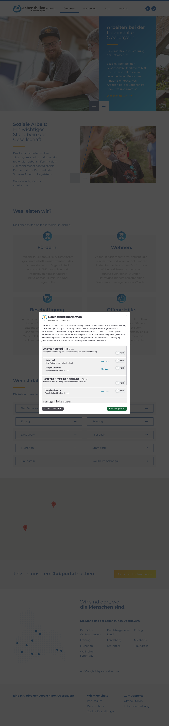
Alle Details (105, 362)
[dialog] (84, 363)
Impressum (53, 321)
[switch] (120, 353)
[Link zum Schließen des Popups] (126, 316)
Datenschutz (65, 321)
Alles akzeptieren (117, 408)
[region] (84, 374)
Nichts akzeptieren (52, 408)
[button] (117, 352)
